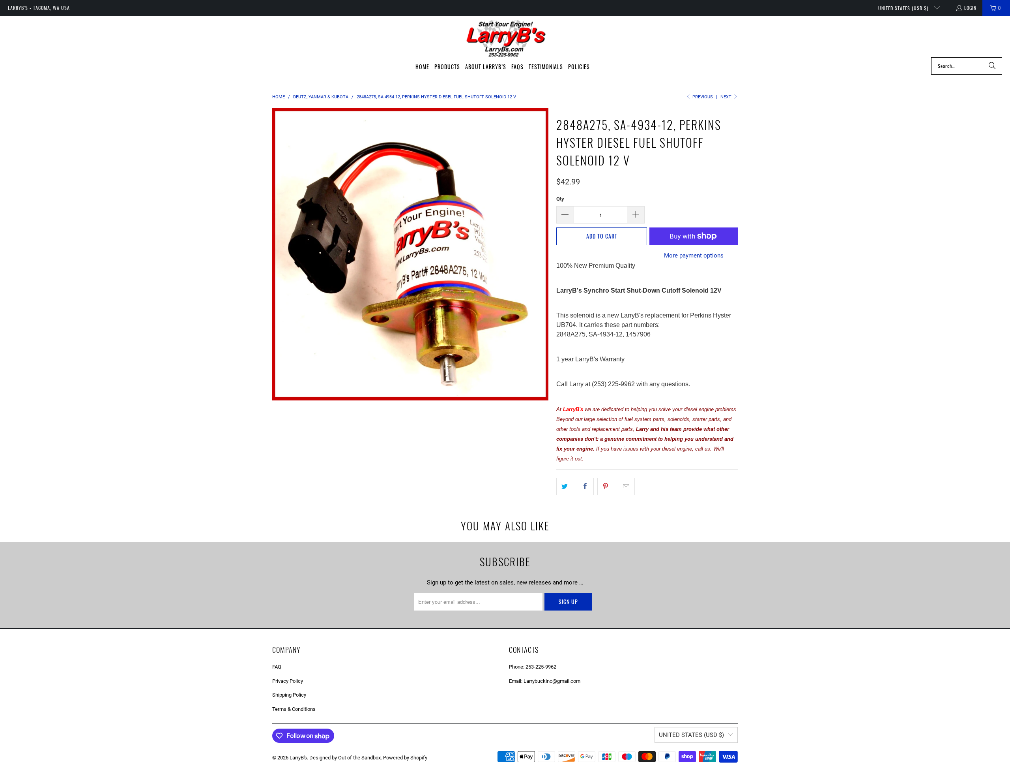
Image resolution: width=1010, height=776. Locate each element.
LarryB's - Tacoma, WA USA (39, 7)
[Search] (992, 66)
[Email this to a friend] (626, 486)
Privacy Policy (287, 681)
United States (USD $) (904, 8)
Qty (560, 199)
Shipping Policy (289, 695)
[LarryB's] (505, 38)
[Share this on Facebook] (585, 486)
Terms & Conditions (294, 709)
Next (726, 97)
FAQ (276, 667)
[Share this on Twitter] (564, 486)
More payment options (694, 255)
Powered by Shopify (405, 758)
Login (970, 7)
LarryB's (298, 758)
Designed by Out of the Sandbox (345, 758)
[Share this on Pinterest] (605, 486)
